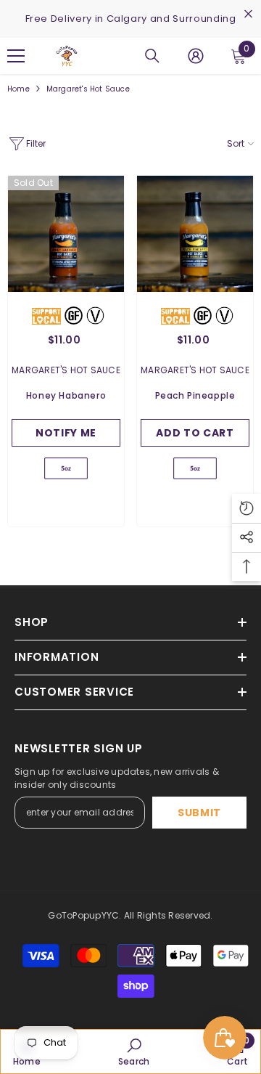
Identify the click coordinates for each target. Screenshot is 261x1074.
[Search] (152, 56)
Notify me (66, 433)
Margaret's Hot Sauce (88, 89)
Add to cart (195, 433)
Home (18, 89)
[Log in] (195, 55)
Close (248, 14)
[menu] (16, 56)
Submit (199, 812)
